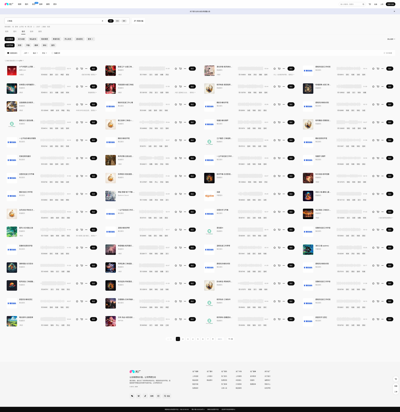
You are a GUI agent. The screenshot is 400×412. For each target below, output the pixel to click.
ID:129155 (143, 92)
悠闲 (265, 74)
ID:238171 (143, 253)
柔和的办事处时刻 (322, 102)
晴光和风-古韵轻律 (26, 317)
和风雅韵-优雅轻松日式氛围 (323, 120)
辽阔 (167, 325)
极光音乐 (121, 303)
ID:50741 (242, 218)
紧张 (67, 74)
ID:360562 (143, 325)
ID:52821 (341, 307)
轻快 (249, 74)
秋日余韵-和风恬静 (322, 174)
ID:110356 (143, 200)
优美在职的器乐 (25, 156)
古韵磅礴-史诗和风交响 (27, 102)
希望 (62, 74)
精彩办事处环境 (222, 102)
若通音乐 (121, 70)
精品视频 (195, 380)
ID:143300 (341, 218)
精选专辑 (195, 384)
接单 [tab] (31, 31)
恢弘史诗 (33, 39)
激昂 (51, 74)
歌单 (124, 21)
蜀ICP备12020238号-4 (198, 409)
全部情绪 (9, 39)
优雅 (364, 128)
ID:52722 (341, 325)
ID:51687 (341, 146)
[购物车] (370, 4)
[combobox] (352, 4)
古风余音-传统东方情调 (27, 210)
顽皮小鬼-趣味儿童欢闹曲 (323, 192)
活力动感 (21, 39)
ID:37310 (143, 218)
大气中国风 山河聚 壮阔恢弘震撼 (27, 66)
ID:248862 (143, 128)
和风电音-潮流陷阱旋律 (225, 84)
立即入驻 (224, 388)
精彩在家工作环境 (25, 192)
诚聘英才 (267, 380)
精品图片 (210, 380)
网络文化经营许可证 (213, 409)
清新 (364, 182)
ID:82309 (242, 236)
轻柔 (352, 74)
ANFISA (120, 320)
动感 (156, 74)
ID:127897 (143, 182)
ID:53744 (44, 146)
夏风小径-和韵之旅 (26, 228)
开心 (156, 182)
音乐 (110, 21)
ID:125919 (143, 289)
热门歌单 (224, 384)
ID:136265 (341, 128)
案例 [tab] (40, 31)
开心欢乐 (68, 39)
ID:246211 (143, 164)
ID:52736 (44, 182)
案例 (48, 4)
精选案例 (239, 388)
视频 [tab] (6, 31)
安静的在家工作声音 (322, 228)
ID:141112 (341, 200)
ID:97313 (242, 146)
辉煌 (62, 110)
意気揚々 (220, 228)
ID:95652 (242, 307)
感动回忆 (79, 39)
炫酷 (161, 74)
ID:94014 (44, 128)
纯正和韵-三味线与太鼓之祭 (323, 210)
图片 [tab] (15, 31)
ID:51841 (242, 253)
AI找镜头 (238, 380)
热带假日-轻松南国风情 (126, 174)
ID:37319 (341, 271)
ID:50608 (44, 253)
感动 (265, 110)
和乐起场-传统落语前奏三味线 (126, 281)
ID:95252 (44, 74)
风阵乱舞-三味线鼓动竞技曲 (126, 263)
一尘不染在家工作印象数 (225, 156)
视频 (19, 4)
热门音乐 (224, 376)
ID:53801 (242, 164)
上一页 (169, 339)
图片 (26, 4)
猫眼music (22, 70)
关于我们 (267, 376)
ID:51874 (242, 128)
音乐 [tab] (23, 31)
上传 (381, 4)
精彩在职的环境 (321, 138)
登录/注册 (391, 4)
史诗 (57, 110)
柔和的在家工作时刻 (322, 66)
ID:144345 (44, 271)
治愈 (358, 74)
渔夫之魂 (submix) (322, 245)
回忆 (347, 74)
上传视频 (195, 376)
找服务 (252, 380)
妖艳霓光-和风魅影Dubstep (27, 84)
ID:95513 (44, 92)
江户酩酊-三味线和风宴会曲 (225, 138)
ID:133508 (143, 271)
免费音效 (224, 380)
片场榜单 (239, 384)
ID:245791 (44, 289)
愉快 (260, 92)
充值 (375, 4)
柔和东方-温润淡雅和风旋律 (27, 120)
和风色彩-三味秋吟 (224, 299)
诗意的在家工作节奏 (26, 174)
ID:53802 (44, 200)
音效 (117, 21)
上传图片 (210, 376)
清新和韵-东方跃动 (26, 263)
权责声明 (267, 388)
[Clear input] (102, 21)
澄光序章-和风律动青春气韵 (225, 66)
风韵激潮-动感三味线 (125, 84)
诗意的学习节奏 (222, 210)
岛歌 (218, 192)
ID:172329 (44, 236)
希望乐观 (56, 39)
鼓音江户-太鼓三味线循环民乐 (126, 66)
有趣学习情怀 (320, 156)
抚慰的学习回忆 (321, 317)
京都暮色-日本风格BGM (126, 299)
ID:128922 (341, 92)
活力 (56, 74)
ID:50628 (341, 164)
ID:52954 (242, 110)
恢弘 (68, 110)
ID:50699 (44, 307)
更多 (55, 4)
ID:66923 (242, 200)
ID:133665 (44, 325)
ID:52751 (143, 146)
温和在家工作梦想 (223, 245)
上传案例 (239, 376)
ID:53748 (242, 271)
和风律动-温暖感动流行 (225, 317)
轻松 (255, 92)
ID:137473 (341, 182)
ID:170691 (143, 74)
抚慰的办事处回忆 (25, 299)
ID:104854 (242, 74)
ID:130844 (242, 182)
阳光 (68, 289)
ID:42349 (341, 253)
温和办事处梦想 (124, 228)
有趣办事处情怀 (222, 120)
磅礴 (52, 110)
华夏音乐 (219, 195)
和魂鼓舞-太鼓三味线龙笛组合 (323, 84)
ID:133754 (242, 92)
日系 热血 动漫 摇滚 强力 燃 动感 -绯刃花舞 (126, 317)
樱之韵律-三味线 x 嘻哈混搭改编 (126, 120)
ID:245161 (44, 218)
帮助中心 (267, 384)
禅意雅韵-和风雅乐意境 (126, 245)
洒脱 (260, 74)
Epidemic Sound (123, 195)
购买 (93, 69)
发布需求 (253, 376)
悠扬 (56, 128)
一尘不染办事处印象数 (27, 138)
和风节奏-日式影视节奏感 (225, 174)
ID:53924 (341, 236)
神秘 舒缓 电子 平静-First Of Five (126, 192)
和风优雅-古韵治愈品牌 (126, 156)
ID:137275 (242, 289)
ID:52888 (341, 110)
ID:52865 (143, 236)
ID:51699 (143, 110)
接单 (40, 4)
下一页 (230, 339)
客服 (395, 386)
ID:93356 (242, 325)
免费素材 (195, 388)
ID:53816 (341, 74)
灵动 (167, 74)
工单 (395, 392)
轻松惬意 (44, 39)
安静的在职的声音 (25, 245)
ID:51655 (44, 164)
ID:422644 (143, 307)
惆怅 (67, 200)
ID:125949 (44, 110)
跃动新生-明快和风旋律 (225, 281)
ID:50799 (341, 289)
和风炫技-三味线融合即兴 (27, 281)
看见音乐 (318, 70)
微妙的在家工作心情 (125, 102)
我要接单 (253, 384)
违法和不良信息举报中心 (228, 409)
